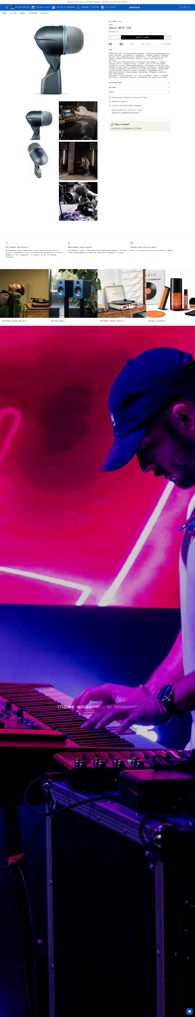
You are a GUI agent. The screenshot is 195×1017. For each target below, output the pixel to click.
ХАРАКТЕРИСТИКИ (115, 82)
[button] (21, 7)
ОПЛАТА (111, 92)
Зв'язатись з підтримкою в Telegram (126, 128)
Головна (4, 13)
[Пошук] (180, 7)
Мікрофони (22, 13)
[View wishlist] (184, 7)
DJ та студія (13, 13)
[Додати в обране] (168, 37)
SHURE (111, 25)
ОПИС (110, 49)
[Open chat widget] (189, 1011)
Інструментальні (33, 13)
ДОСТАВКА (112, 87)
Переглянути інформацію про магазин (125, 112)
